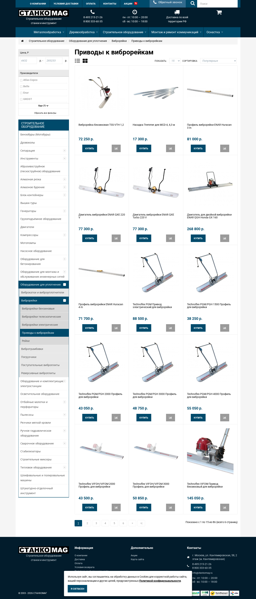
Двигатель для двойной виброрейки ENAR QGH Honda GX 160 (209, 216)
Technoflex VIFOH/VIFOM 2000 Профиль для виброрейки (97, 485)
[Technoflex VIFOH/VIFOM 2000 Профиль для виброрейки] (102, 451)
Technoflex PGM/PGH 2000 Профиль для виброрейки (100, 395)
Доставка (80, 559)
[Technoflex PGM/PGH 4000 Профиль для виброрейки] (210, 361)
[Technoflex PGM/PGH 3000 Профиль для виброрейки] (156, 361)
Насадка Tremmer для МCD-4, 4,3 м (154, 124)
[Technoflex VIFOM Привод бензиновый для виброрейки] (210, 451)
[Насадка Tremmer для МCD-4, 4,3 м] (156, 92)
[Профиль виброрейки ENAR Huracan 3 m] (210, 92)
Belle (26, 86)
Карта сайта (137, 559)
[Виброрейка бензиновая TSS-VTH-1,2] (102, 92)
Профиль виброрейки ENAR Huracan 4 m (101, 306)
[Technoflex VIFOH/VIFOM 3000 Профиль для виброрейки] (156, 451)
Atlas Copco (30, 79)
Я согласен (77, 589)
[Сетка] (86, 60)
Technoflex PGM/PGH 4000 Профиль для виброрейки (209, 395)
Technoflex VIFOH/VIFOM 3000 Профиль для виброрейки (151, 485)
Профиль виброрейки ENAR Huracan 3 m (209, 126)
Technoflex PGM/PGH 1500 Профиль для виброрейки (209, 306)
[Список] (79, 60)
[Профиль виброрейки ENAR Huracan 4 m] (102, 271)
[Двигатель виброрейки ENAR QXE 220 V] (102, 182)
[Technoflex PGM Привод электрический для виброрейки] (156, 271)
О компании (81, 555)
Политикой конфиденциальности (160, 580)
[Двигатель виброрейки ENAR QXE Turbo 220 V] (156, 182)
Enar (26, 92)
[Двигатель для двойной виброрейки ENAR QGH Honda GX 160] (210, 182)
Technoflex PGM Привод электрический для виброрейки (152, 306)
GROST (27, 99)
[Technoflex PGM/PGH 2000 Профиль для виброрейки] (102, 361)
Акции (134, 555)
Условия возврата (84, 567)
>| (141, 523)
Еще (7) (42, 105)
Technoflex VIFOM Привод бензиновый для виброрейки (205, 485)
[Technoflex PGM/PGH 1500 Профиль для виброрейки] (210, 271)
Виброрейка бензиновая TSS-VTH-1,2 (101, 124)
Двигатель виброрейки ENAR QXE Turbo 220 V (153, 216)
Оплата (78, 563)
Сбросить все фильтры (45, 113)
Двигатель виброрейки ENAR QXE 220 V (102, 216)
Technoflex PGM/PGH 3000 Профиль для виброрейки (155, 395)
